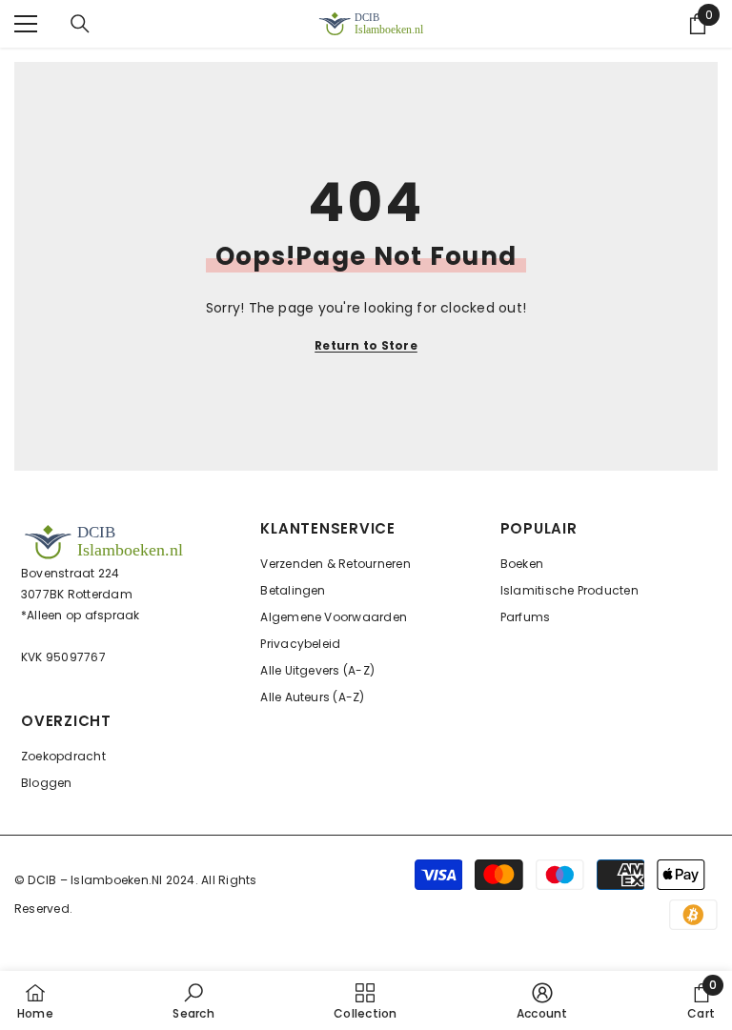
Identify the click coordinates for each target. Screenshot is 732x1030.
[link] (193, 1000)
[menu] (25, 23)
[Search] (80, 23)
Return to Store (366, 345)
